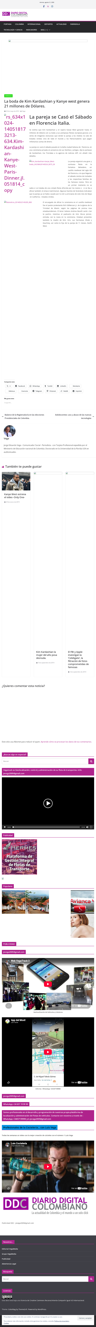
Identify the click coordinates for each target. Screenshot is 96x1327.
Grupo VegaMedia (9, 1254)
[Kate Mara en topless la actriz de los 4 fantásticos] (82, 926)
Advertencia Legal (9, 1264)
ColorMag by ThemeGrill (17, 1309)
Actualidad (61, 24)
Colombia (19, 24)
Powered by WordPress (37, 1309)
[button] (49, 29)
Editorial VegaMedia (10, 1249)
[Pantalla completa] (91, 827)
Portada (7, 24)
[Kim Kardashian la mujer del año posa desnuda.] (48, 473)
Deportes (48, 24)
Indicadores (31, 30)
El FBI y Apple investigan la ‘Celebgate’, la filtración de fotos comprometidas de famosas (78, 659)
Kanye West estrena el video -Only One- (15, 496)
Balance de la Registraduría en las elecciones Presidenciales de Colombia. (24, 416)
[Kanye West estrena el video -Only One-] (16, 473)
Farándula (75, 24)
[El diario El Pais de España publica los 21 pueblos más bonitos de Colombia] (37, 902)
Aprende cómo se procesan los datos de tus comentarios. (66, 741)
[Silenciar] (87, 827)
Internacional (34, 24)
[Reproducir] (5, 827)
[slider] (46, 827)
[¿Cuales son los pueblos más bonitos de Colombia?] (13, 902)
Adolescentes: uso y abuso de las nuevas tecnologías (73, 416)
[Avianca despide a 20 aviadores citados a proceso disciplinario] (82, 902)
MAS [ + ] (44, 30)
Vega (23, 111)
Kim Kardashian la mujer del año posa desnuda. (46, 655)
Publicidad (6, 1259)
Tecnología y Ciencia (13, 30)
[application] (48, 803)
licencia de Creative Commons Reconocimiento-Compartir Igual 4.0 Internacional (52, 1300)
